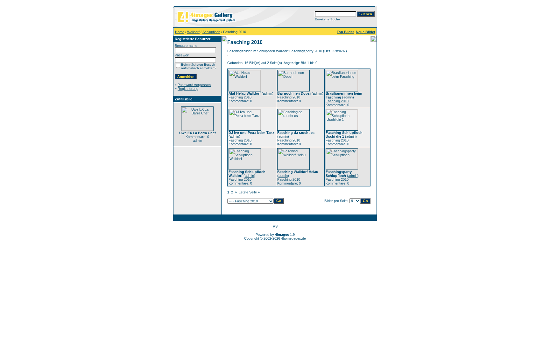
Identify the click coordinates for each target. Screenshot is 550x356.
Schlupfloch (211, 32)
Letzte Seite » (249, 192)
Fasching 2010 (240, 97)
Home (179, 32)
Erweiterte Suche (327, 19)
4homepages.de (293, 238)
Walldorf (193, 32)
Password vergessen (194, 85)
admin (267, 93)
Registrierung (188, 89)
